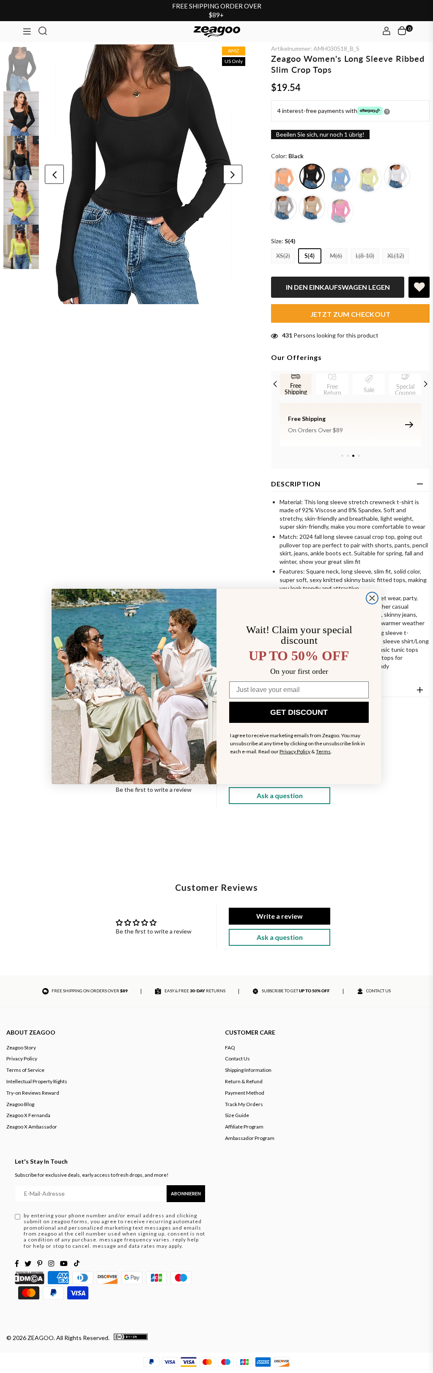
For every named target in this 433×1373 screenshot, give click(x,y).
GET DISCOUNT (299, 712)
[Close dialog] (372, 598)
